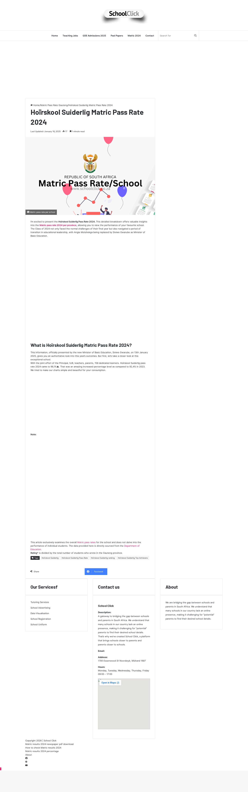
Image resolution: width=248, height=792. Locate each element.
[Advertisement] (124, 69)
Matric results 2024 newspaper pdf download (49, 744)
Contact (149, 35)
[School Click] (124, 15)
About (28, 754)
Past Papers (117, 35)
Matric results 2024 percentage (42, 751)
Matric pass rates (86, 542)
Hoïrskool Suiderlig (50, 558)
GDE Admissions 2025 (94, 35)
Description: (104, 612)
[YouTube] (26, 765)
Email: (101, 651)
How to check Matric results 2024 (43, 747)
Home (54, 35)
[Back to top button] (0, 769)
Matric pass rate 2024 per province (57, 225)
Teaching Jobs (70, 35)
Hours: (101, 667)
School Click (106, 605)
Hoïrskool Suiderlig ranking (103, 558)
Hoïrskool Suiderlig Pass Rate (75, 558)
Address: (103, 657)
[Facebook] (26, 758)
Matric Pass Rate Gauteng (54, 105)
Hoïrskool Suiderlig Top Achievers (133, 558)
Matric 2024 (134, 35)
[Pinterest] (26, 761)
